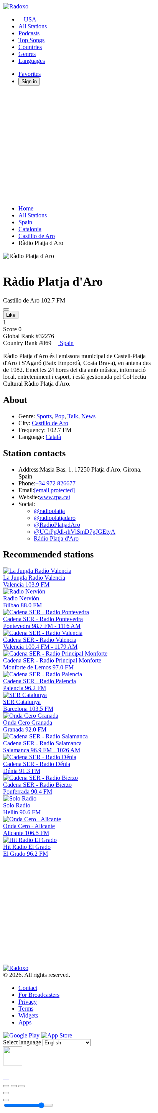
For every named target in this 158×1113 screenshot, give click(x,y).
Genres (27, 54)
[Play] (14, 1086)
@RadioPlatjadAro (57, 524)
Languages (31, 61)
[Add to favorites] (6, 1093)
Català (53, 437)
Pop (59, 416)
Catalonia (29, 229)
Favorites (29, 74)
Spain (25, 222)
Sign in (29, 81)
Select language (22, 1042)
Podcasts (29, 33)
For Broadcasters (38, 994)
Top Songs (31, 40)
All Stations (32, 26)
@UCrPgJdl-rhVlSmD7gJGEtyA (74, 531)
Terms (25, 1008)
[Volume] (6, 1100)
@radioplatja (49, 511)
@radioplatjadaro (55, 518)
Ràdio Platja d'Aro (56, 538)
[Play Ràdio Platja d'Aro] (6, 309)
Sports (44, 416)
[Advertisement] (79, 145)
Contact (27, 988)
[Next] (21, 1086)
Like (10, 315)
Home (25, 208)
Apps (24, 1022)
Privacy (27, 1001)
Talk (72, 416)
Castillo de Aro (36, 236)
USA (30, 19)
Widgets (28, 1015)
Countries (30, 47)
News (88, 416)
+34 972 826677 (55, 483)
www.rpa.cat (54, 497)
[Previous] (6, 1086)
